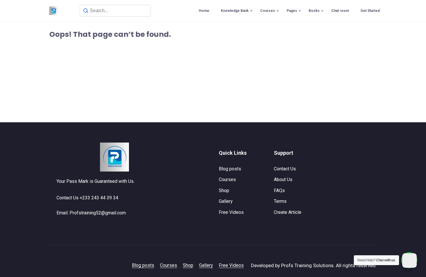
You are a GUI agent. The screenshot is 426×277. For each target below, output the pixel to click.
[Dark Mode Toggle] (409, 260)
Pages (292, 11)
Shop (224, 190)
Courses (267, 11)
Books (314, 11)
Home (204, 11)
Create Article (287, 212)
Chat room (340, 11)
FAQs (279, 190)
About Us (283, 179)
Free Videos (231, 212)
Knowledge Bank (235, 11)
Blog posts (230, 169)
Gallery (226, 201)
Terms (280, 201)
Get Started (370, 11)
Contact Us (285, 169)
